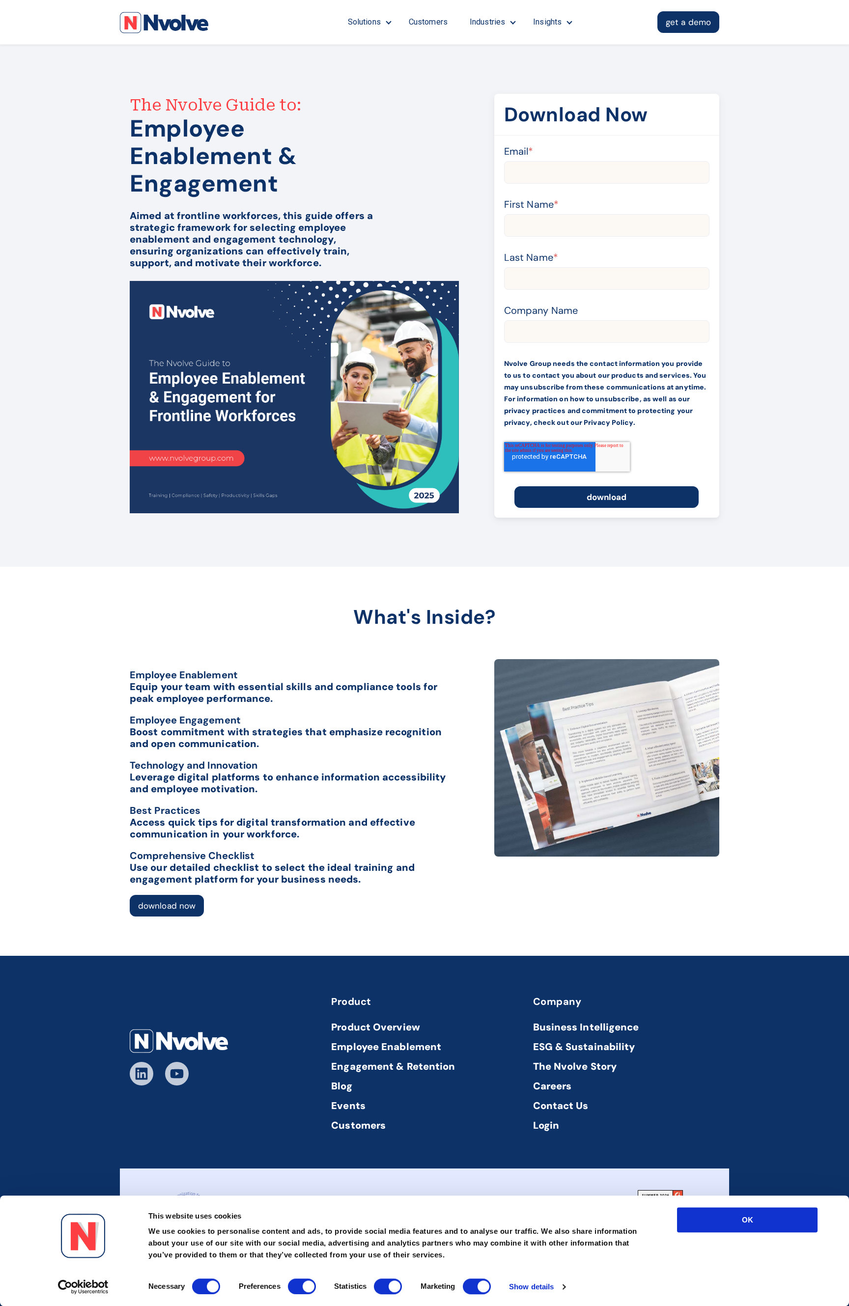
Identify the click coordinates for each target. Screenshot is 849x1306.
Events (348, 1105)
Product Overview (375, 1027)
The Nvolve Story (575, 1066)
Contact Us (561, 1105)
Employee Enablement (386, 1047)
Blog (341, 1086)
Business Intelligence (586, 1027)
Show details (531, 1286)
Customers (428, 22)
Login (546, 1125)
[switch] (302, 1286)
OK (747, 1220)
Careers (552, 1086)
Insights (547, 22)
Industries (487, 22)
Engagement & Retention (393, 1066)
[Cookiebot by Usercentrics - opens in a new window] (83, 1286)
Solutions (364, 22)
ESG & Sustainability (584, 1047)
